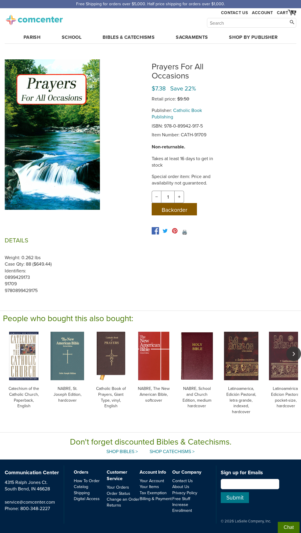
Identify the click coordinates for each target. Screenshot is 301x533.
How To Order (87, 480)
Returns (114, 505)
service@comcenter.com (30, 502)
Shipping (82, 493)
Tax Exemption (153, 493)
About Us (180, 486)
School (71, 37)
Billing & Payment (156, 498)
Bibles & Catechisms (129, 37)
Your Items (149, 486)
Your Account (152, 480)
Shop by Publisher (253, 37)
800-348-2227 (35, 508)
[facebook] (155, 230)
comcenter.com (34, 18)
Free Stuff (181, 498)
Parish (32, 37)
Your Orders (118, 487)
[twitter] (165, 230)
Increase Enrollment (182, 507)
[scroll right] (293, 353)
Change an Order (123, 499)
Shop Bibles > (122, 451)
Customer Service (117, 475)
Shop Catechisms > (172, 451)
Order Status (118, 493)
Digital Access (87, 498)
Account (262, 13)
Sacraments (192, 37)
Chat (289, 527)
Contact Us (234, 13)
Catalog (81, 486)
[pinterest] (174, 230)
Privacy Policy (184, 493)
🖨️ (185, 232)
